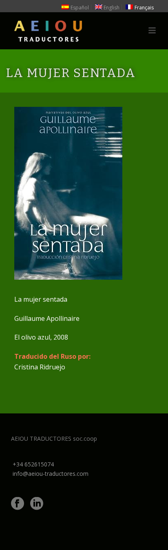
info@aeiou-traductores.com (50, 473)
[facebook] (17, 504)
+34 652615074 (33, 464)
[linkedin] (36, 504)
